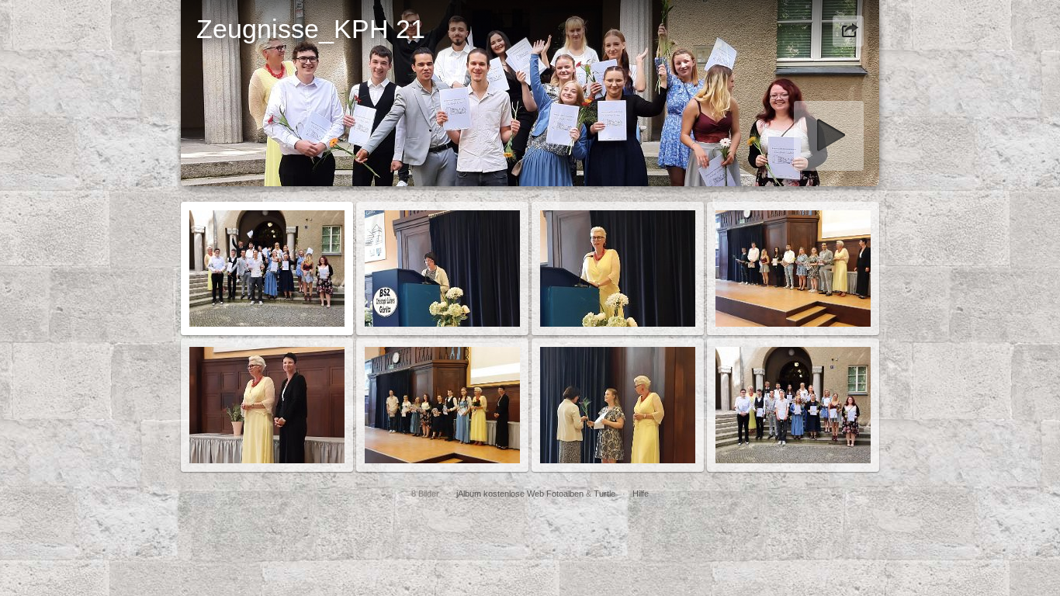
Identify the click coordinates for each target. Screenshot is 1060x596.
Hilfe (640, 493)
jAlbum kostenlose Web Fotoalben (520, 493)
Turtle (604, 493)
